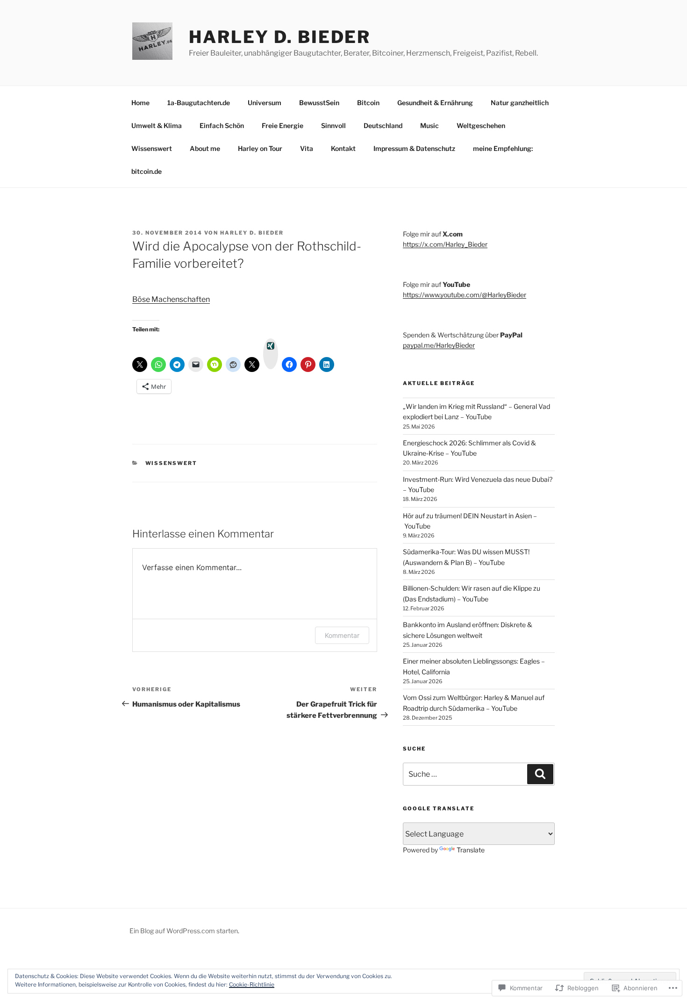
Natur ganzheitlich (520, 103)
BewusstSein (319, 103)
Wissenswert (151, 148)
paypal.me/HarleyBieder (439, 345)
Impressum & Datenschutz (414, 148)
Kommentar (342, 635)
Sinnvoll (333, 125)
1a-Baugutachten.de (198, 103)
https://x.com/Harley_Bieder (445, 244)
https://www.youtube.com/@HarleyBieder (464, 295)
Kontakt (343, 148)
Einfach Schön (222, 125)
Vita (306, 148)
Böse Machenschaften (171, 299)
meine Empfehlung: (503, 148)
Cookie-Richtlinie (251, 984)
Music (429, 125)
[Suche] (540, 774)
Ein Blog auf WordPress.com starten (183, 931)
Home (140, 103)
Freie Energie (282, 125)
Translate (471, 850)
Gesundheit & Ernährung (435, 103)
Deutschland (383, 125)
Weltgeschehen (481, 125)
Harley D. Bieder (280, 37)
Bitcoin (368, 103)
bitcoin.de (146, 171)
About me (205, 148)
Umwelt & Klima (156, 125)
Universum (264, 103)
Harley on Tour (260, 148)
